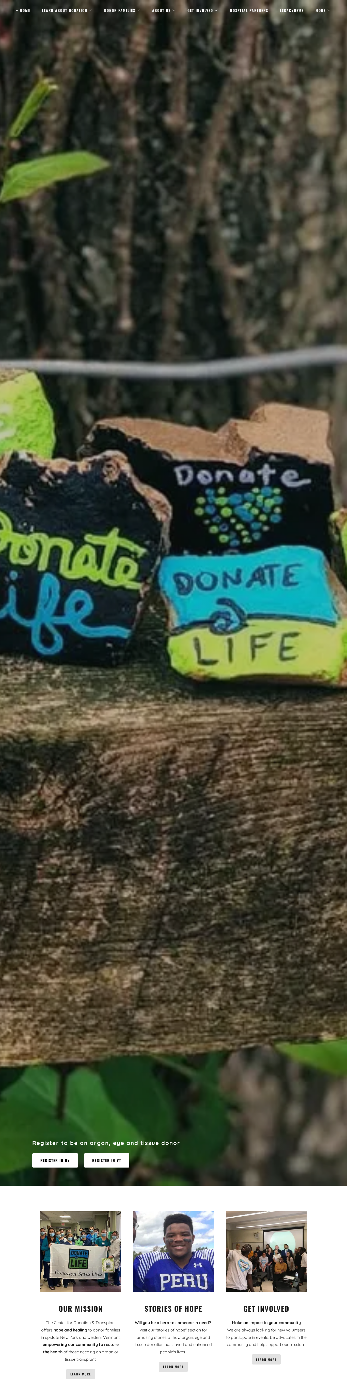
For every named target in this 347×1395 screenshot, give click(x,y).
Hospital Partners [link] (249, 10)
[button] (65, 10)
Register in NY (55, 1160)
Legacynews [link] (292, 10)
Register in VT (106, 1160)
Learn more (80, 1374)
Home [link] (25, 10)
